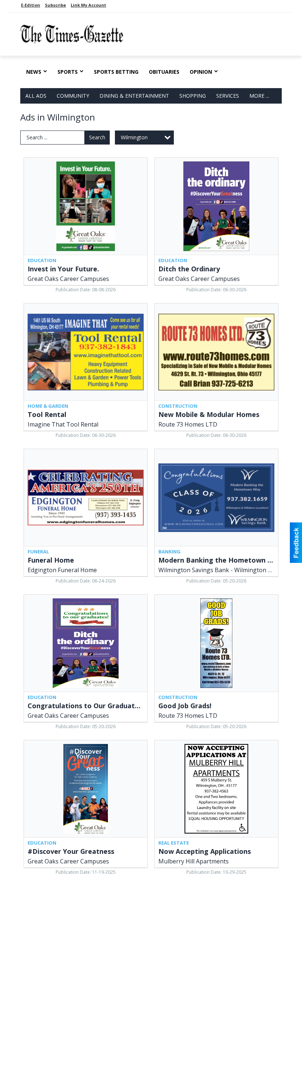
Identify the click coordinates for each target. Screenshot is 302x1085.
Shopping (192, 95)
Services (227, 95)
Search (97, 137)
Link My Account (88, 5)
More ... (259, 95)
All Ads (35, 95)
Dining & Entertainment (134, 95)
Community (73, 95)
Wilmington (134, 137)
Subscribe (55, 5)
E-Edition (30, 5)
